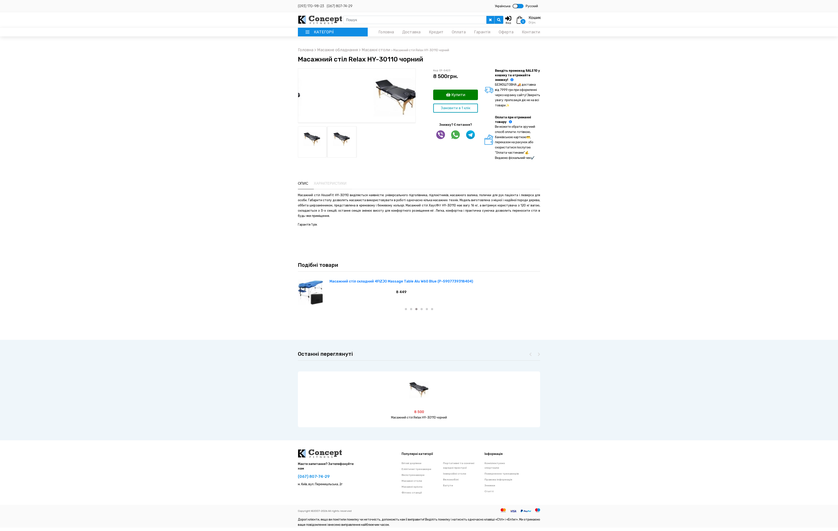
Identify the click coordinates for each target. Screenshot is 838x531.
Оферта (506, 32)
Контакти (531, 32)
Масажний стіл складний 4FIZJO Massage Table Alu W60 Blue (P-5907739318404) (401, 281)
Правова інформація (498, 479)
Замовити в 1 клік (455, 108)
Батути (448, 485)
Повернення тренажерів (501, 473)
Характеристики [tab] (330, 183)
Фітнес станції (412, 492)
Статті (489, 491)
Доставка (411, 32)
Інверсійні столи (454, 473)
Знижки (489, 485)
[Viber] (440, 134)
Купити (457, 94)
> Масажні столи (375, 50)
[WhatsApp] (455, 134)
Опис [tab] (303, 183)
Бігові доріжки (411, 463)
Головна (386, 32)
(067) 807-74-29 (339, 6)
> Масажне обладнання (336, 50)
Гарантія (482, 32)
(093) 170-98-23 (311, 6)
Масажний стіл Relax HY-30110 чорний (419, 417)
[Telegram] (470, 134)
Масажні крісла (412, 486)
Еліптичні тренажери (416, 469)
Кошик (535, 17)
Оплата (459, 32)
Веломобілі (450, 479)
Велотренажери (413, 475)
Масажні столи (412, 480)
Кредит (436, 32)
